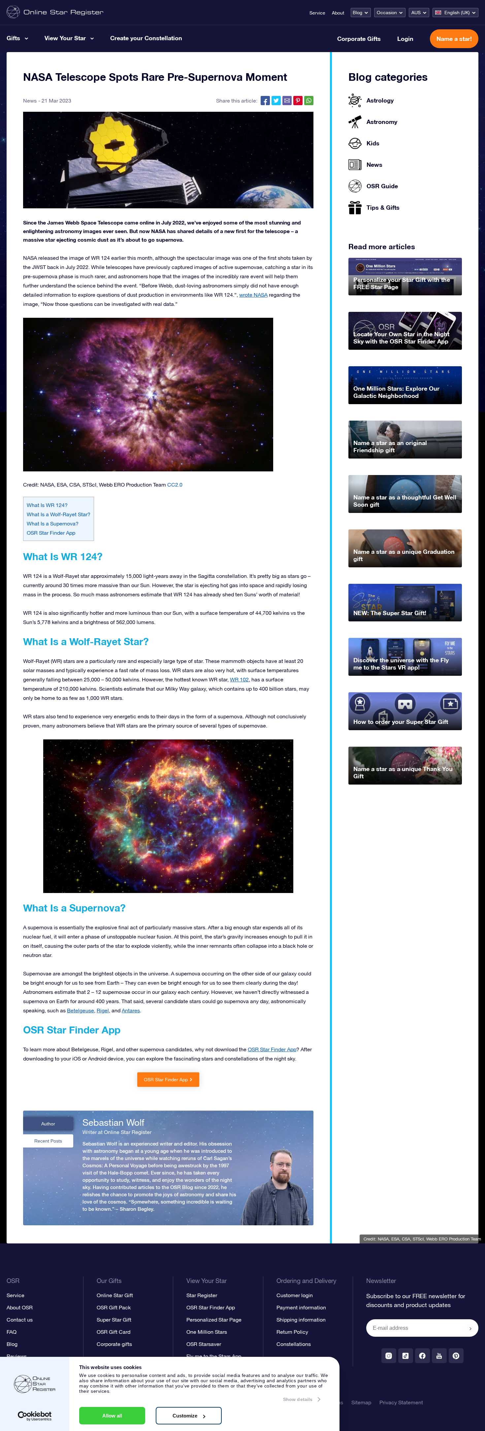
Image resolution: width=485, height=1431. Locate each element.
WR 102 (239, 679)
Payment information (301, 1307)
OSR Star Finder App (51, 533)
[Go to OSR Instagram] (388, 1355)
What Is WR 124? (47, 505)
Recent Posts (48, 1141)
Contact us (20, 1320)
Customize (185, 1415)
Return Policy (292, 1332)
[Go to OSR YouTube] (439, 1355)
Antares (131, 1010)
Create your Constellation (146, 38)
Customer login (294, 1295)
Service (317, 12)
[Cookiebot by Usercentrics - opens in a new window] (35, 1416)
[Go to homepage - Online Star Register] (55, 12)
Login (405, 38)
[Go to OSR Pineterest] (456, 1355)
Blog (357, 12)
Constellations (293, 1344)
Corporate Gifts (359, 38)
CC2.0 (174, 485)
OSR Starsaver (203, 1344)
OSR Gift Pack (114, 1307)
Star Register (201, 1295)
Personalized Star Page (214, 1320)
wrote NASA (253, 295)
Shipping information (301, 1320)
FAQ (11, 1332)
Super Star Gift (114, 1320)
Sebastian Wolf (113, 1122)
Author (48, 1123)
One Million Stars (206, 1332)
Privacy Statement (401, 1402)
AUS (416, 12)
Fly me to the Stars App (213, 1356)
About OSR (20, 1307)
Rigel (103, 1010)
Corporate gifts (114, 1344)
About (338, 12)
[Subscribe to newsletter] (470, 1328)
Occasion (387, 12)
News (30, 101)
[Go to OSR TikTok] (405, 1355)
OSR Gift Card (113, 1332)
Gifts (13, 38)
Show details (297, 1399)
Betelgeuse (80, 1010)
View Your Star (65, 38)
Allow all (112, 1415)
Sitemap (361, 1402)
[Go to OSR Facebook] (422, 1355)
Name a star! (454, 38)
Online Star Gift (115, 1295)
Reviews (17, 1356)
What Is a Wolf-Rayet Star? (58, 514)
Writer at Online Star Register (116, 1132)
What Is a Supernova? (53, 523)
